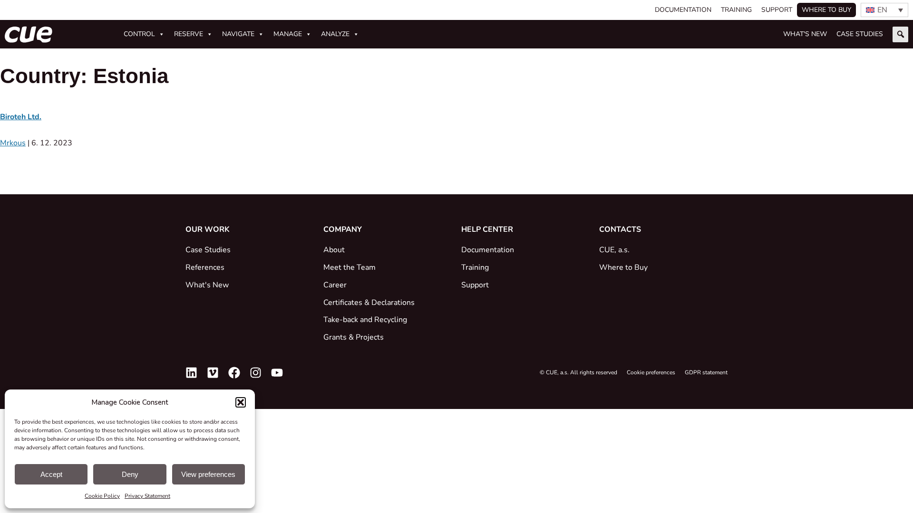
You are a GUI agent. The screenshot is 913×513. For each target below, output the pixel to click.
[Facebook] (234, 373)
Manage (287, 33)
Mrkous (13, 143)
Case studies (859, 33)
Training (736, 9)
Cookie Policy (102, 496)
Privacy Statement (147, 496)
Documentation (683, 9)
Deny (130, 474)
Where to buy (826, 9)
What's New (805, 33)
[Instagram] (256, 373)
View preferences (208, 474)
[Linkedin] (191, 373)
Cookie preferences (651, 372)
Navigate (238, 33)
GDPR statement (706, 372)
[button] (240, 402)
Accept (51, 474)
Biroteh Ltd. (20, 117)
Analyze (335, 33)
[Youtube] (277, 373)
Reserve (188, 33)
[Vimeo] (213, 373)
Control (139, 33)
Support (776, 9)
